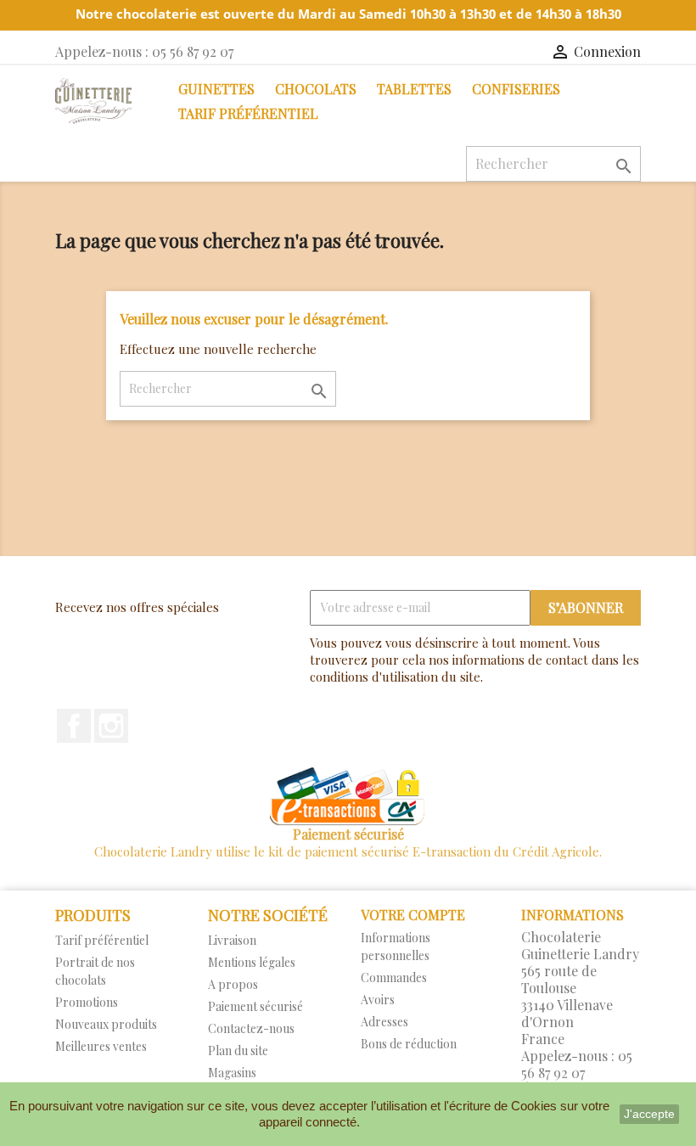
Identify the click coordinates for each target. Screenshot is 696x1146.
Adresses (384, 1022)
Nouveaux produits (106, 1024)
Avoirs (378, 1000)
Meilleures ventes (101, 1046)
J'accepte (649, 1114)
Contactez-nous (251, 1028)
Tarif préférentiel (248, 113)
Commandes (394, 977)
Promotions (86, 1002)
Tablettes (414, 89)
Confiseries (516, 89)
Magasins (232, 1073)
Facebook (74, 726)
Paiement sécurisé (255, 1006)
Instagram (111, 726)
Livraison (232, 940)
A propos (233, 984)
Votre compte (413, 915)
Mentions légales (251, 962)
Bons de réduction (409, 1044)
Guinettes (216, 89)
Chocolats (315, 89)
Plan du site (238, 1050)
